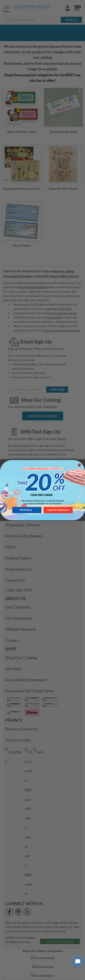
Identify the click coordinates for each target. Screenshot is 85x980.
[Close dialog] (79, 465)
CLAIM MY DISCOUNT (58, 510)
